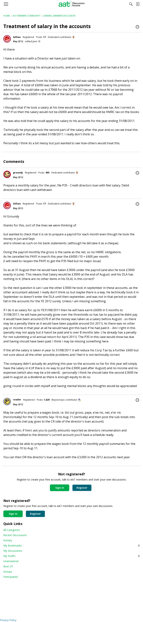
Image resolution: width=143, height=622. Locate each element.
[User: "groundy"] (7, 174)
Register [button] (82, 487)
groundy (18, 172)
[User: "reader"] (7, 401)
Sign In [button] (59, 487)
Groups (7, 571)
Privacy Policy (8, 620)
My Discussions (12, 550)
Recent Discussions (15, 535)
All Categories (11, 530)
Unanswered (10, 561)
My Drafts (71, 556)
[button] (137, 27)
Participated (10, 577)
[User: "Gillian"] (7, 39)
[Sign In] (137, 4)
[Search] (131, 4)
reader (17, 399)
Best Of (8, 566)
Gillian (17, 37)
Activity (7, 540)
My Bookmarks (71, 545)
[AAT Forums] (72, 4)
